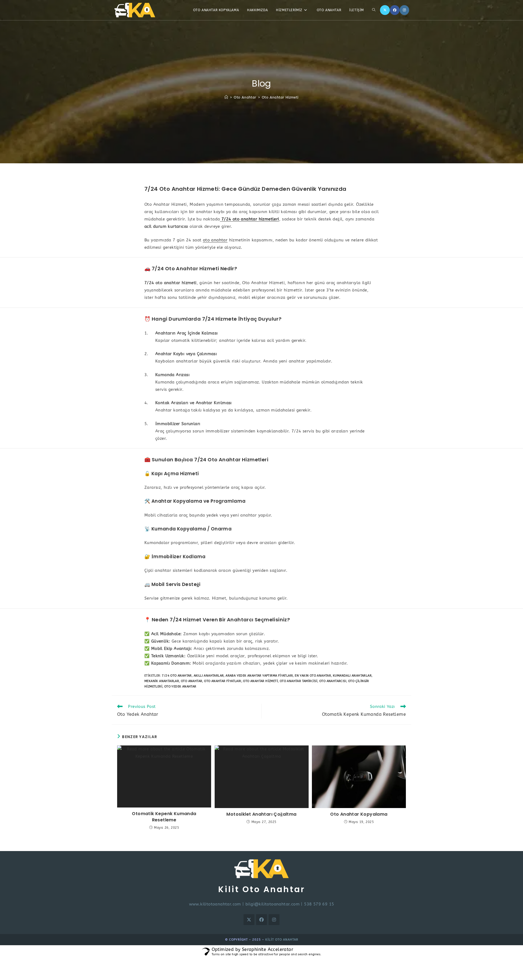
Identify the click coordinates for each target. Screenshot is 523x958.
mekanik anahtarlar (161, 681)
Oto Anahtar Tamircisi (298, 681)
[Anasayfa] (226, 97)
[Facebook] (395, 10)
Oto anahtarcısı (332, 681)
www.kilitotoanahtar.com (215, 904)
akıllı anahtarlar (209, 675)
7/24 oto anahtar (176, 675)
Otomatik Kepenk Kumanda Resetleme (164, 817)
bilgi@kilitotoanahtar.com (272, 904)
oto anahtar (215, 240)
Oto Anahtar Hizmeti (280, 97)
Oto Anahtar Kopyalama (358, 814)
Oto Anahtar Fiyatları (222, 681)
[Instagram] (404, 10)
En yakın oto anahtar (313, 675)
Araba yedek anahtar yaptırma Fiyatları (259, 675)
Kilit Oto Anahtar (281, 939)
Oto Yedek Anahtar (180, 686)
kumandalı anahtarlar (352, 675)
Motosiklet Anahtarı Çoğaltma (261, 814)
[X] (385, 10)
